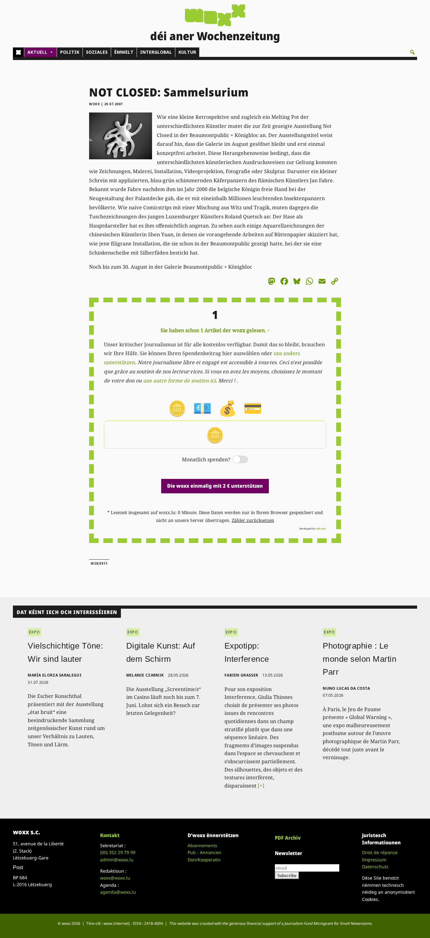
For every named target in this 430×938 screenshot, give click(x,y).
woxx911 (99, 563)
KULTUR (187, 52)
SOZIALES (97, 52)
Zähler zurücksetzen (253, 520)
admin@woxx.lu (116, 860)
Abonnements (202, 845)
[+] (261, 785)
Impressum (374, 860)
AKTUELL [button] (37, 52)
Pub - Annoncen (204, 852)
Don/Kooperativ (204, 860)
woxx (95, 104)
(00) (117, 852)
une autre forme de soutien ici (179, 380)
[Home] (18, 52)
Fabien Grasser (241, 675)
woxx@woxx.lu (115, 878)
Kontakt (110, 835)
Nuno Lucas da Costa (346, 688)
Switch (235, 460)
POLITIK (69, 52)
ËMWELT (123, 52)
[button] (412, 52)
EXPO (34, 632)
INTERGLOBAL (156, 52)
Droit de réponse (380, 852)
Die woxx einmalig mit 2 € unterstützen (215, 485)
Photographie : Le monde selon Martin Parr (359, 659)
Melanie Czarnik (145, 675)
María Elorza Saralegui (55, 675)
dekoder (321, 528)
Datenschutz (375, 866)
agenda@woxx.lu (118, 892)
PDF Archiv (288, 837)
